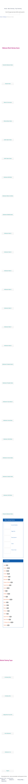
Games (5, 588)
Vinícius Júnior (13, 549)
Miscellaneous (7, 599)
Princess (5, 610)
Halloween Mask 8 (7, 345)
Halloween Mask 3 (7, 308)
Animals (5, 568)
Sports (5, 613)
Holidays (4, 16)
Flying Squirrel (13, 537)
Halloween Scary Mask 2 (8, 401)
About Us (3, 779)
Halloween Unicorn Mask (8, 457)
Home (5, 8)
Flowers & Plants (7, 582)
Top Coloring (18, 8)
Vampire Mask (8, 83)
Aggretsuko (13, 531)
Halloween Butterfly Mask (8, 214)
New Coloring (11, 8)
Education (6, 579)
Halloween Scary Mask (7, 420)
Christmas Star (8, 695)
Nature (5, 605)
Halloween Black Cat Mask (8, 195)
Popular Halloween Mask (8, 513)
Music (5, 602)
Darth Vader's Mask (8, 139)
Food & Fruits (6, 585)
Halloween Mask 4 (7, 289)
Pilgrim (7, 770)
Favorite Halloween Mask (8, 64)
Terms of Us (3, 781)
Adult (5, 565)
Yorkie (12, 543)
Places (5, 608)
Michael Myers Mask (8, 121)
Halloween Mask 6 (7, 252)
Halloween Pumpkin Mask (8, 383)
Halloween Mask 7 (7, 326)
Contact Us (11, 779)
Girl (4, 590)
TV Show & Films (7, 622)
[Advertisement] (14, 33)
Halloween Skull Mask (7, 439)
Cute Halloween (8, 733)
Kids (5, 596)
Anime (5, 570)
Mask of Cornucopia (8, 102)
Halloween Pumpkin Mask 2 (7, 364)
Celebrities (6, 576)
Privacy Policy (20, 779)
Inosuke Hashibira (14, 525)
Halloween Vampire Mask (8, 476)
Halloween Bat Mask (8, 177)
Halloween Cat (8, 752)
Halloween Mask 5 (7, 270)
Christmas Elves (8, 677)
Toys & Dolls (6, 619)
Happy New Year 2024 (7, 714)
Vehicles (5, 625)
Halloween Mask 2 (7, 233)
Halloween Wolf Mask (8, 495)
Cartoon (5, 573)
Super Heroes (6, 616)
